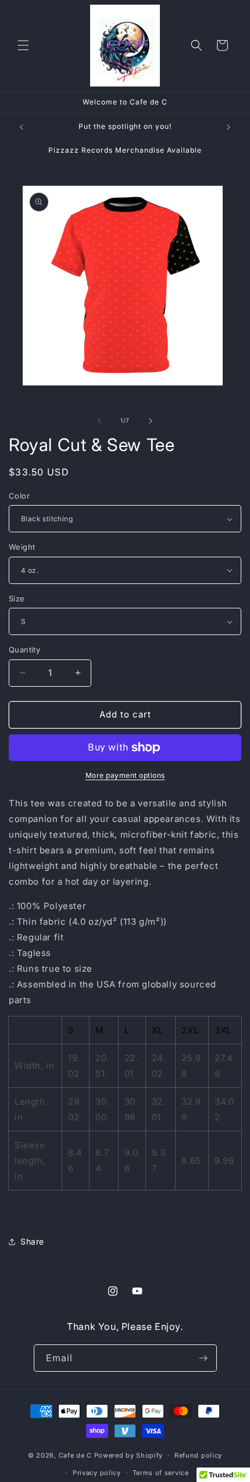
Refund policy (198, 1455)
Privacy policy (97, 1473)
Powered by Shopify (128, 1455)
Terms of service (161, 1473)
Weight (22, 546)
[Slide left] (99, 421)
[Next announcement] (228, 127)
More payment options (125, 775)
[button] (23, 45)
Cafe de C (75, 1455)
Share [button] (32, 1241)
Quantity (24, 649)
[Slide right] (150, 421)
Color (19, 495)
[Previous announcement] (21, 127)
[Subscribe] (203, 1358)
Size (17, 598)
